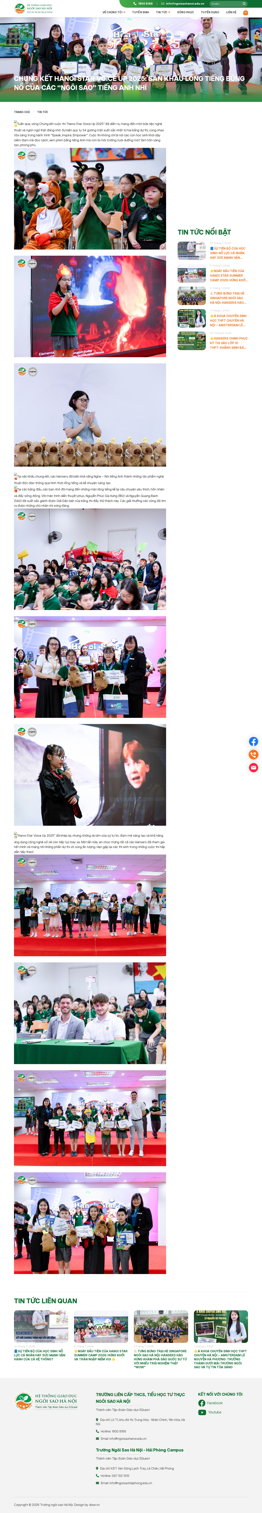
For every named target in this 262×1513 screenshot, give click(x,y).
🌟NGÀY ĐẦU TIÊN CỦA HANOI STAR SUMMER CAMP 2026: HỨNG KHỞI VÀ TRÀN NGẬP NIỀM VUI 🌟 (228, 276)
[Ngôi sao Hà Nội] (33, 8)
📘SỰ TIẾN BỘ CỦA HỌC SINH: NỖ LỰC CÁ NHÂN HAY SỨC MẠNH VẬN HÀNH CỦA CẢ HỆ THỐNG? (227, 253)
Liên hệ (231, 12)
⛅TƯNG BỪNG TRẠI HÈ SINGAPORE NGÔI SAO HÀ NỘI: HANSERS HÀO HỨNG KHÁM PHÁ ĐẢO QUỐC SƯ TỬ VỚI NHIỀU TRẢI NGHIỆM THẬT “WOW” (227, 298)
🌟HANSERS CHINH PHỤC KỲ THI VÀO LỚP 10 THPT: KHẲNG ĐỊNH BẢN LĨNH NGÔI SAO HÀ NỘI (229, 343)
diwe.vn (94, 1505)
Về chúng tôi (112, 12)
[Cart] (245, 12)
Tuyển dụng (210, 12)
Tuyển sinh (140, 12)
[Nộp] (244, 4)
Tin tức (161, 12)
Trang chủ (22, 112)
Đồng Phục (185, 12)
